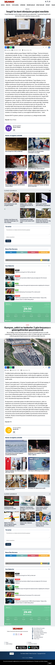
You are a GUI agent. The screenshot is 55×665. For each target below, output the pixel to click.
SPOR (17, 283)
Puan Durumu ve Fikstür (39, 634)
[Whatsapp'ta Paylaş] (11, 47)
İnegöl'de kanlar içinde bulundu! (36, 168)
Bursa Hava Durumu (38, 629)
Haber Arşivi (36, 638)
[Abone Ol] (49, 47)
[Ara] (47, 1)
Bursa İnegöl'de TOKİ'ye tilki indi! (13, 151)
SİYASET (48, 5)
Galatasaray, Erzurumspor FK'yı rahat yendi (27, 292)
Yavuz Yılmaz (8, 50)
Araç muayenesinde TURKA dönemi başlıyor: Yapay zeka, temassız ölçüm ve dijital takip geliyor (31, 298)
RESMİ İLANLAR (31, 5)
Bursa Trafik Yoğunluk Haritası (40, 632)
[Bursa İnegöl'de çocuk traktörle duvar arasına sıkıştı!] (16, 177)
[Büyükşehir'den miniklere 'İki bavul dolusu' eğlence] (39, 446)
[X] (16, 634)
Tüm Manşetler (37, 635)
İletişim (29, 642)
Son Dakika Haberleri (38, 637)
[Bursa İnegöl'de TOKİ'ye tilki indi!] (16, 144)
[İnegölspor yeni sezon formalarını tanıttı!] (16, 161)
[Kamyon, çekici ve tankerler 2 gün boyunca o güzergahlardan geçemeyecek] (27, 352)
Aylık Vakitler (8, 320)
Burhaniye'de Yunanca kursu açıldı (36, 488)
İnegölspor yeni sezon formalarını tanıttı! (15, 168)
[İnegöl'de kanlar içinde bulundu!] (39, 161)
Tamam (49, 663)
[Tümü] (49, 265)
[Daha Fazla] (13, 47)
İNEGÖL (8, 5)
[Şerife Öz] (8, 430)
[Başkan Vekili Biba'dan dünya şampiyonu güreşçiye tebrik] (16, 463)
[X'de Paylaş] (8, 47)
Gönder (8, 240)
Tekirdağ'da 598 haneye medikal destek (38, 470)
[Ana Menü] (49, 1)
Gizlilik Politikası (9, 643)
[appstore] (22, 647)
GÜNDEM (22, 5)
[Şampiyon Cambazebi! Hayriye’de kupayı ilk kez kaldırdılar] (39, 177)
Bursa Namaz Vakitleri (38, 631)
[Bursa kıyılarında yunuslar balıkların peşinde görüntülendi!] (16, 446)
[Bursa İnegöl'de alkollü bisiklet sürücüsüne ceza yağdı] (39, 144)
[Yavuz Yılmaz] (8, 128)
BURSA (3, 5)
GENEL (27, 325)
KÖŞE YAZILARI (40, 5)
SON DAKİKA (15, 5)
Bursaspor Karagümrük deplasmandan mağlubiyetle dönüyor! (32, 285)
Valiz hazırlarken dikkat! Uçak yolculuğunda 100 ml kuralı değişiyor (31, 278)
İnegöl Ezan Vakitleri (32, 643)
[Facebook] (14, 634)
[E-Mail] (14, 130)
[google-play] (34, 647)
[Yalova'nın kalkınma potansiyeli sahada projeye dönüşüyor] (16, 480)
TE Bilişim (31, 657)
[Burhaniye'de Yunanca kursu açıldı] (39, 480)
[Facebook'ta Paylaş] (6, 47)
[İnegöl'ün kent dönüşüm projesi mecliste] (27, 32)
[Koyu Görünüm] (45, 1)
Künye (7, 642)
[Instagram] (19, 634)
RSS (12, 653)
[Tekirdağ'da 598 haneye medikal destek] (39, 463)
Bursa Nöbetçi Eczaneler (39, 628)
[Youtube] (21, 634)
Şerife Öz (8, 370)
